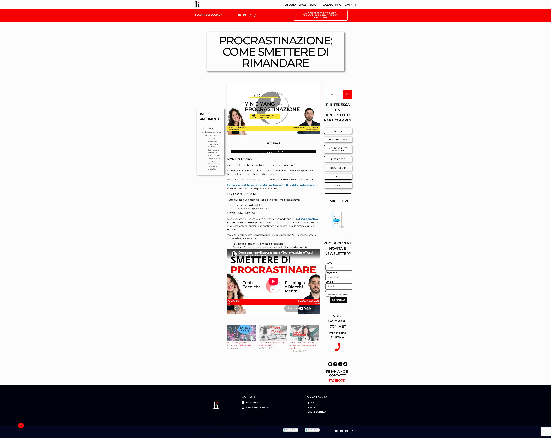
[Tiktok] (254, 15)
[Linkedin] (244, 15)
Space (302, 4)
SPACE (311, 407)
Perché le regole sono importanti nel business (214, 143)
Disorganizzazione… (213, 132)
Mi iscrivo (338, 300)
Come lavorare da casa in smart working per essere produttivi (214, 164)
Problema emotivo (213, 135)
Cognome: (331, 272)
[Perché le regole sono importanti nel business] (241, 333)
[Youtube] (239, 15)
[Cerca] (347, 94)
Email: (329, 282)
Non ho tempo (208, 128)
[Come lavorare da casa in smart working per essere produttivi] (304, 333)
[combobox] (333, 94)
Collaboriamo (332, 4)
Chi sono (290, 4)
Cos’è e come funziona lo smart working (214, 152)
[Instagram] (249, 15)
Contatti (350, 4)
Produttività (273, 151)
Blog (313, 4)
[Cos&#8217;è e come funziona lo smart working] (273, 333)
